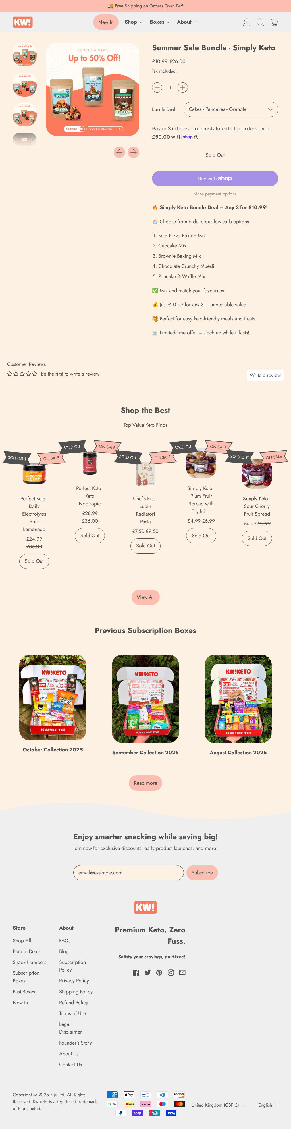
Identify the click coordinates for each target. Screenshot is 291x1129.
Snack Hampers (29, 962)
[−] (157, 87)
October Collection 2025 (53, 749)
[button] (260, 22)
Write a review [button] (265, 375)
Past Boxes (24, 991)
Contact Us (70, 1064)
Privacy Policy (74, 980)
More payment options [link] (215, 194)
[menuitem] (26, 56)
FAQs (64, 940)
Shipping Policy (76, 991)
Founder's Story (75, 1043)
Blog (64, 951)
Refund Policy (73, 1002)
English (265, 1105)
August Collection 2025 (238, 752)
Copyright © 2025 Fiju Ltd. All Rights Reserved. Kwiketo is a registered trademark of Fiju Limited (55, 1101)
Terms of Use (72, 1013)
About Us (68, 1053)
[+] (183, 87)
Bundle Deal (163, 109)
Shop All (22, 940)
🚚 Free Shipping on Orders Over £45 (145, 6)
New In (20, 1002)
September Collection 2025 (145, 752)
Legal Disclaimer (70, 1028)
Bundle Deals (26, 951)
